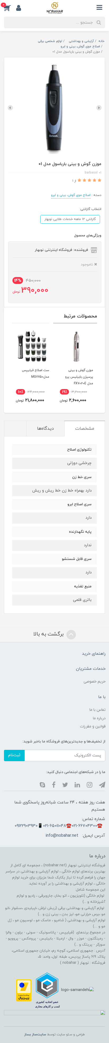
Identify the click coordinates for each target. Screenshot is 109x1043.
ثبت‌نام (14, 755)
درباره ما (99, 718)
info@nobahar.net (62, 836)
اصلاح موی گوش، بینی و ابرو (70, 195)
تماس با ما (97, 709)
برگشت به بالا (49, 634)
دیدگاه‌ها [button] (45, 428)
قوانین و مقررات (93, 726)
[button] (10, 7)
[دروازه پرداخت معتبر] (24, 990)
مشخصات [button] (84, 428)
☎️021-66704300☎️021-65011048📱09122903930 (58, 826)
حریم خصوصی (95, 681)
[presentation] (99, 107)
